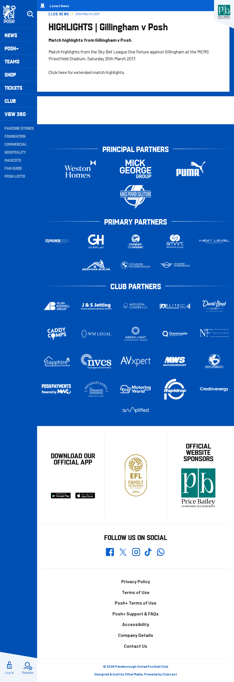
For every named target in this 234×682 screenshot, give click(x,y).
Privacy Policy (135, 581)
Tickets (13, 87)
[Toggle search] (30, 14)
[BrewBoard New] (214, 361)
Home (42, 6)
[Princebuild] (57, 241)
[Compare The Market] (135, 241)
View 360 (15, 113)
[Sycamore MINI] (175, 265)
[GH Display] (96, 241)
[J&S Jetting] (96, 306)
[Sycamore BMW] (135, 265)
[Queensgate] (175, 333)
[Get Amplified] (135, 410)
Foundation (15, 136)
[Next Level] (214, 241)
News (11, 35)
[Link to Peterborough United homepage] (12, 14)
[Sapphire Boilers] (57, 361)
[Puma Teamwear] (191, 169)
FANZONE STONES (19, 128)
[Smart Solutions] (175, 241)
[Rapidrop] (175, 389)
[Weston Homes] (80, 169)
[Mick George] (135, 169)
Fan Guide (13, 168)
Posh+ (12, 48)
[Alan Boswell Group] (57, 306)
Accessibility (135, 624)
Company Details (135, 635)
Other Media (134, 674)
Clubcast (169, 674)
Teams (12, 61)
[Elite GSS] (175, 306)
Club (10, 100)
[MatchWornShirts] (175, 361)
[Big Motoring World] (135, 389)
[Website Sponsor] (224, 12)
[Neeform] (214, 333)
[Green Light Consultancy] (135, 333)
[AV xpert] (135, 361)
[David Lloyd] (214, 306)
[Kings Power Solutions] (135, 196)
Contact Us (135, 646)
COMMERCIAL (16, 144)
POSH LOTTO (15, 176)
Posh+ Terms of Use (135, 602)
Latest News (59, 6)
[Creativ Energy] (214, 389)
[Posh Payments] (57, 389)
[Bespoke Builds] (96, 265)
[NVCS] (96, 361)
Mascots (13, 160)
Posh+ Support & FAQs (135, 613)
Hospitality (15, 152)
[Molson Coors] (135, 306)
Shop (10, 74)
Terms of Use (136, 592)
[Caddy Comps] (57, 333)
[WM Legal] (96, 333)
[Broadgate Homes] (96, 389)
